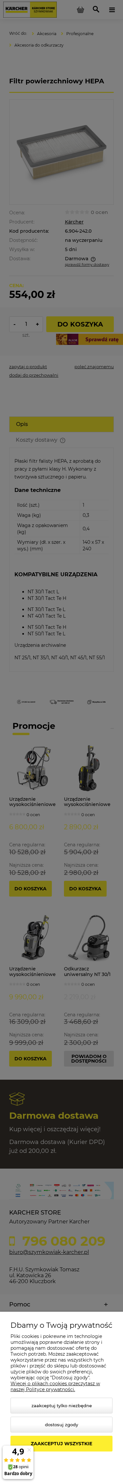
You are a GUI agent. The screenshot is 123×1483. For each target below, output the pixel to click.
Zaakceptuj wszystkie (61, 1444)
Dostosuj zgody (61, 1424)
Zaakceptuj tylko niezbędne (61, 1405)
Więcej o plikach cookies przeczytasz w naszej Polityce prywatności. (55, 1386)
